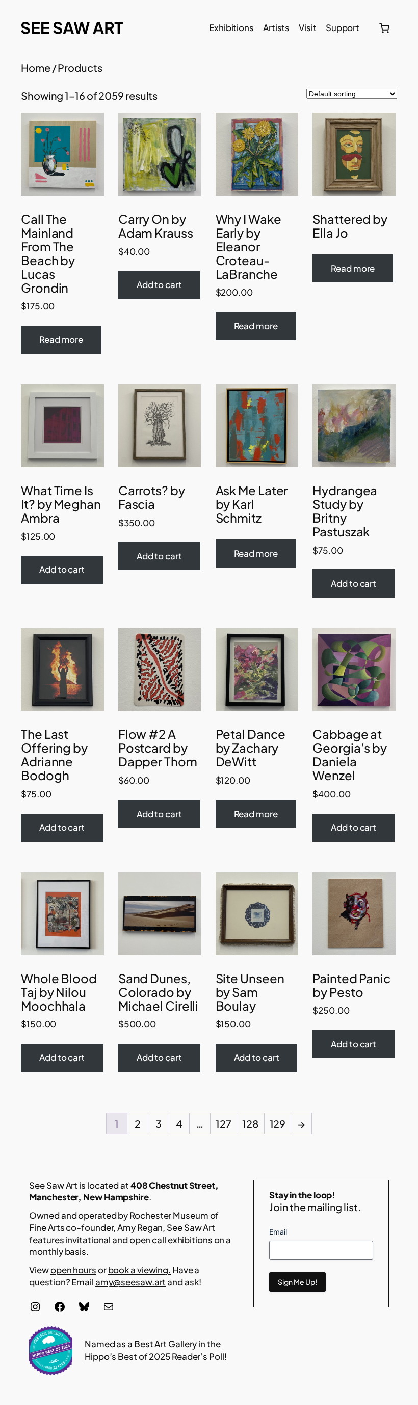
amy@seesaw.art (130, 1281)
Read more (61, 339)
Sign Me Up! (297, 1281)
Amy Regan (140, 1227)
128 (250, 1123)
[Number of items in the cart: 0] (384, 28)
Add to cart (159, 284)
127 (223, 1123)
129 (278, 1123)
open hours (73, 1269)
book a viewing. (139, 1269)
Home (35, 67)
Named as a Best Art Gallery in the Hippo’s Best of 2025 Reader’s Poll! (156, 1350)
